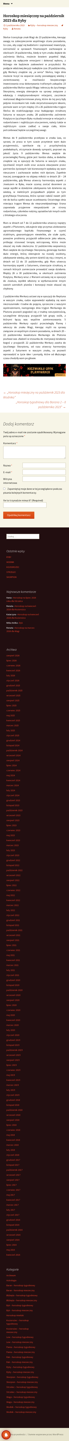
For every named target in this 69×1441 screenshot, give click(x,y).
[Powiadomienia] (6, 1434)
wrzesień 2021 (13, 935)
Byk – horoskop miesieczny (19, 1310)
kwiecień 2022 (13, 900)
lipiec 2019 (11, 1065)
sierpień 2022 (12, 880)
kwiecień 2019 (13, 1080)
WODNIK (10, 562)
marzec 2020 (12, 1025)
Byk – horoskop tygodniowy (19, 1305)
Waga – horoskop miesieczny (20, 1402)
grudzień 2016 (13, 1219)
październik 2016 (14, 1229)
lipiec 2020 (11, 1005)
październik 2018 (14, 1109)
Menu (6, 3)
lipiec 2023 (11, 825)
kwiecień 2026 (13, 670)
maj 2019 (10, 1075)
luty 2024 (10, 790)
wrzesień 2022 (13, 875)
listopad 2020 (12, 985)
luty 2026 (10, 675)
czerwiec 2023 (13, 830)
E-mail (7, 472)
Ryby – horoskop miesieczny (44, 25)
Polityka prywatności (16, 1434)
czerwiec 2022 (13, 890)
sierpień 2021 (12, 940)
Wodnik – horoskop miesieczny (21, 1412)
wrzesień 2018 (13, 1114)
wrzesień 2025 (13, 695)
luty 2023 (10, 850)
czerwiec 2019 (13, 1070)
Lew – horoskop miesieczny (19, 1342)
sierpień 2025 (12, 700)
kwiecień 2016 (13, 1254)
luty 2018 (10, 1149)
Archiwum (11, 1275)
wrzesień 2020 (13, 995)
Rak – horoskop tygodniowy (19, 1357)
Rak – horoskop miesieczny (19, 1362)
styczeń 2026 (12, 680)
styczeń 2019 (12, 1095)
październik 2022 (14, 870)
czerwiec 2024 (13, 770)
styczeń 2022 (12, 915)
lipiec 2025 (11, 705)
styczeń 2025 (12, 735)
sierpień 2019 (12, 1060)
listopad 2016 (12, 1224)
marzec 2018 (12, 1144)
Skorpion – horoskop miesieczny (22, 1382)
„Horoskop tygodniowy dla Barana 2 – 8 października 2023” (41, 404)
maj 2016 (10, 1249)
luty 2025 (10, 730)
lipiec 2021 (11, 945)
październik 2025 (14, 690)
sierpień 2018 (12, 1119)
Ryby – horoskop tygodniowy (20, 1367)
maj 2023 (10, 835)
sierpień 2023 (12, 820)
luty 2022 (10, 910)
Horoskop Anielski (15, 1315)
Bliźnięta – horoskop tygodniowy (22, 1295)
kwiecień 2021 (13, 960)
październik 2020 (14, 990)
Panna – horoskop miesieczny (20, 1352)
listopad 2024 (12, 745)
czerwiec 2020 (13, 1010)
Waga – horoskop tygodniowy (20, 1397)
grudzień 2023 (13, 800)
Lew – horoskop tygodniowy (20, 1337)
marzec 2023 (12, 845)
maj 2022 (10, 895)
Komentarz (10, 443)
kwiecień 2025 (13, 720)
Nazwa (7, 465)
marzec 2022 (12, 905)
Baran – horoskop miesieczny (20, 1290)
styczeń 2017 (12, 1214)
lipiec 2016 (11, 1244)
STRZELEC (11, 572)
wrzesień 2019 (13, 1055)
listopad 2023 (12, 805)
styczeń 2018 (12, 1154)
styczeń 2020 (12, 1035)
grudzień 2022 (13, 860)
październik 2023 (14, 810)
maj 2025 (10, 715)
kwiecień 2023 (13, 840)
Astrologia (11, 1280)
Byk (21, 622)
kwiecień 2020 (13, 1020)
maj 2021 (10, 955)
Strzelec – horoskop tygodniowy (22, 1387)
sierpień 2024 (12, 760)
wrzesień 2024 (13, 755)
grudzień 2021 (13, 920)
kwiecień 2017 (13, 1199)
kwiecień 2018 (13, 1139)
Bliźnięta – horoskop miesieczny (21, 1300)
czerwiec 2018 (13, 1129)
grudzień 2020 (13, 980)
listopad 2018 (12, 1105)
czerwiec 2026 (13, 665)
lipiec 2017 (11, 1184)
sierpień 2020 (12, 1000)
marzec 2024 (12, 785)
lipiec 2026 (11, 660)
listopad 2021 (12, 925)
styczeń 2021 (12, 975)
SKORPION (11, 577)
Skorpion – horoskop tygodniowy (22, 1377)
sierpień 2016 (12, 1239)
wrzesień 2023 (13, 815)
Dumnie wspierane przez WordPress (45, 1434)
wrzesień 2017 (13, 1174)
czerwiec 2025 (13, 710)
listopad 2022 (12, 865)
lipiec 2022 (11, 885)
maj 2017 (10, 1194)
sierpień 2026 (12, 655)
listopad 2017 (12, 1164)
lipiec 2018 (11, 1124)
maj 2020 (10, 1015)
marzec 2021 (12, 965)
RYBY (8, 557)
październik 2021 (14, 930)
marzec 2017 (12, 1204)
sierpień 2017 (12, 1179)
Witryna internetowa (10, 480)
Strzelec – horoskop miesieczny (21, 1392)
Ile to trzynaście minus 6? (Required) (23, 500)
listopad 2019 (12, 1045)
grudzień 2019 (13, 1040)
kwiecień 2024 (13, 780)
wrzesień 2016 (13, 1234)
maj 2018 (10, 1134)
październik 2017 (14, 1169)
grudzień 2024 (13, 740)
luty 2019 (10, 1090)
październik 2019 (14, 1050)
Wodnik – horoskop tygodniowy (21, 1407)
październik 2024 (14, 750)
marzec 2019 (12, 1085)
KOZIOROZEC (12, 567)
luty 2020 (10, 1030)
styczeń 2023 (12, 855)
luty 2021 (10, 970)
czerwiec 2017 (13, 1189)
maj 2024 (10, 775)
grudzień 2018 (13, 1100)
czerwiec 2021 (13, 950)
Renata (17, 28)
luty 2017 (10, 1209)
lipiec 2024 (11, 765)
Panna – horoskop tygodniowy (20, 1347)
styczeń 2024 (12, 795)
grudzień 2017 (13, 1159)
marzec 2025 (12, 725)
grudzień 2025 (13, 685)
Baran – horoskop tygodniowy (20, 1285)
